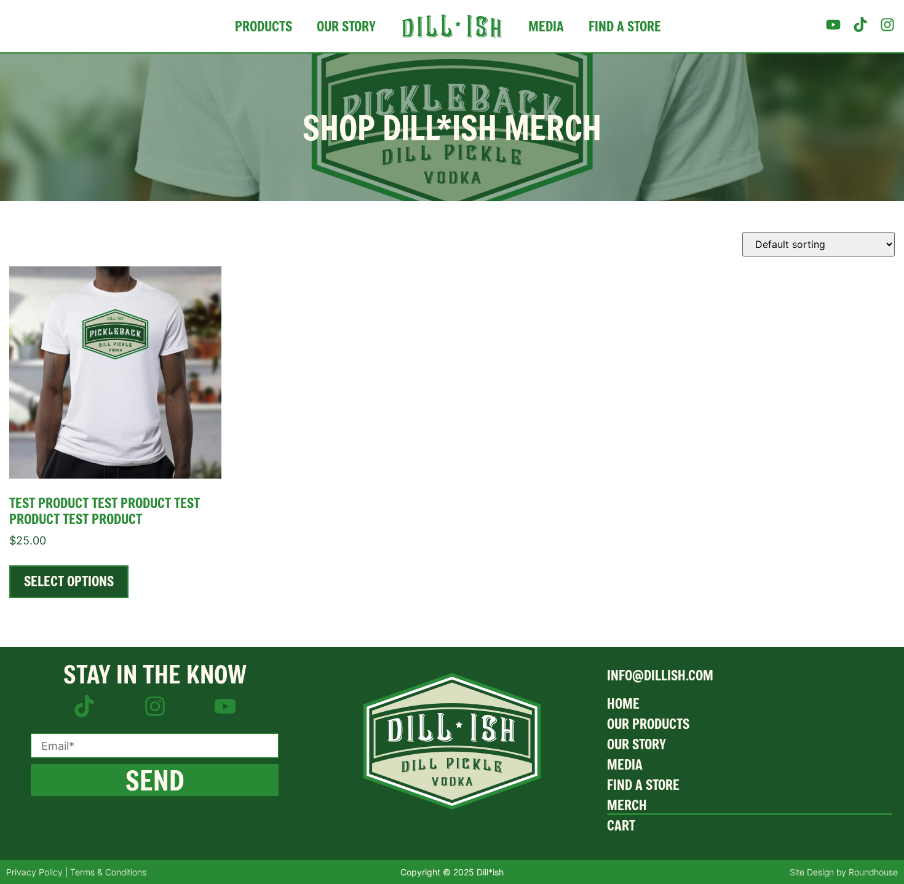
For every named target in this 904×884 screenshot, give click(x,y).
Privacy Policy (34, 872)
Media (546, 26)
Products (263, 26)
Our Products (648, 724)
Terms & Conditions (108, 872)
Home (623, 703)
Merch (627, 805)
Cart (621, 825)
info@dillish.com (660, 675)
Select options (69, 581)
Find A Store (625, 26)
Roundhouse (873, 872)
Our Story (346, 26)
